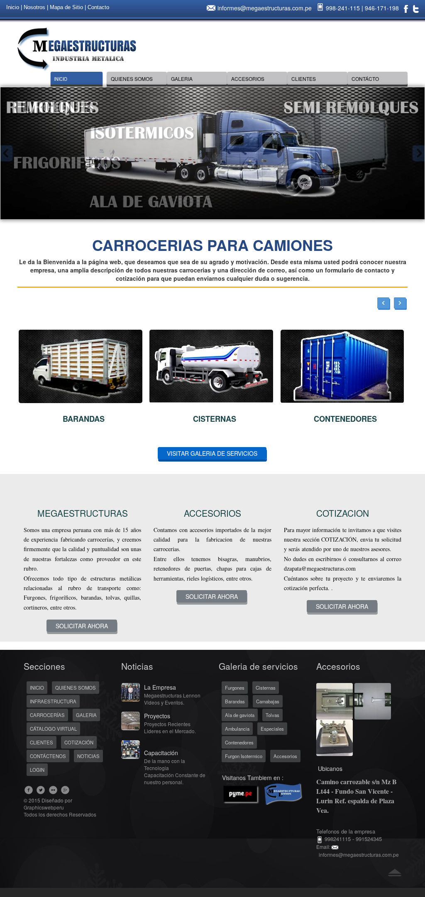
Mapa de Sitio (66, 7)
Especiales (272, 728)
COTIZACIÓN (78, 742)
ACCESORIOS (247, 78)
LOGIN (37, 769)
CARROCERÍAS (47, 715)
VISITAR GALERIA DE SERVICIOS (212, 453)
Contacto (98, 7)
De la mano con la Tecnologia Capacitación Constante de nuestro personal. (174, 771)
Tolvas (272, 715)
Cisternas (266, 687)
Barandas (235, 701)
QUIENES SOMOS (132, 78)
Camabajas (267, 701)
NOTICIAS (88, 756)
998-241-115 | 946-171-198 (361, 8)
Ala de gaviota (239, 715)
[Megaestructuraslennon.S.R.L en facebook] (29, 790)
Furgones (234, 687)
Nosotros (34, 7)
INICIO (60, 78)
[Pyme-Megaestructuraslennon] (261, 792)
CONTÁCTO (365, 78)
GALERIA (182, 78)
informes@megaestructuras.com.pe (264, 8)
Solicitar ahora (82, 626)
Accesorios (285, 756)
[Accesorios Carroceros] (334, 700)
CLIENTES (303, 78)
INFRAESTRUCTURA (53, 701)
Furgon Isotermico (243, 756)
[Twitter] (416, 8)
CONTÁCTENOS (48, 756)
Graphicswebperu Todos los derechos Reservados (60, 811)
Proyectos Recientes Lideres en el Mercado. (170, 727)
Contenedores (239, 742)
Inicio (12, 7)
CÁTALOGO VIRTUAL (53, 728)
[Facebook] (406, 8)
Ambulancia (237, 728)
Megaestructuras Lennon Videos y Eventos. (172, 699)
